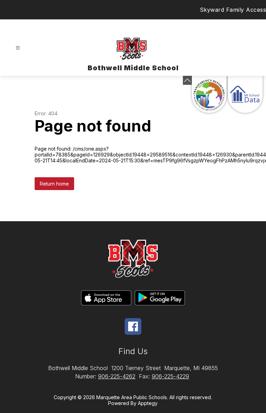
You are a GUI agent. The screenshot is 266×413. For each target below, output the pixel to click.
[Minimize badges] (187, 80)
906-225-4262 (116, 376)
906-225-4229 (170, 376)
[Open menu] (18, 48)
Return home (54, 184)
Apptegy (148, 403)
